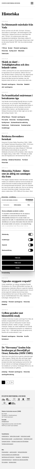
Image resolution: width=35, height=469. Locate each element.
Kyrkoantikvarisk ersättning (19, 122)
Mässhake (21, 51)
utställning (12, 197)
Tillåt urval (17, 262)
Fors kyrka (5, 120)
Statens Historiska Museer (11, 3)
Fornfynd (25, 160)
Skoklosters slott (28, 439)
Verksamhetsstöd (22, 452)
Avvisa (17, 267)
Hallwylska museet (15, 436)
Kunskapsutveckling (23, 120)
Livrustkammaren (18, 439)
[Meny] (32, 3)
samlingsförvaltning (8, 374)
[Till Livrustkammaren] (23, 399)
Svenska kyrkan (26, 125)
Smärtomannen (15, 125)
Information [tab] (17, 205)
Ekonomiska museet (7, 439)
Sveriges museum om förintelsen (19, 441)
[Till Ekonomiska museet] (8, 399)
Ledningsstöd (13, 452)
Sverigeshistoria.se (7, 459)
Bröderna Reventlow (15, 160)
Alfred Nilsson (6, 117)
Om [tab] (29, 205)
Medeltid (26, 84)
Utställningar (6, 128)
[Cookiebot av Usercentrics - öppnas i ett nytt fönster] (25, 200)
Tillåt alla (17, 257)
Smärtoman (5, 125)
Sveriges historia (6, 441)
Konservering (6, 273)
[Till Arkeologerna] (3, 399)
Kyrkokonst (5, 339)
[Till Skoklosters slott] (28, 399)
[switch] (30, 239)
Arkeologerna (5, 436)
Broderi (10, 48)
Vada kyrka (5, 53)
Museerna (18, 457)
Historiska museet (25, 436)
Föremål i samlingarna (20, 48)
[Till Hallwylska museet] (14, 399)
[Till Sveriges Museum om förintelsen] (12, 403)
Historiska (5, 51)
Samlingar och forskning (8, 457)
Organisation (5, 452)
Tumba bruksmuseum (7, 444)
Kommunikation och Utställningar (10, 454)
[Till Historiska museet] (19, 399)
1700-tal (4, 48)
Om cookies (5, 462)
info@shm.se (5, 421)
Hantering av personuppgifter (20, 459)
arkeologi (4, 160)
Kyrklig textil (13, 51)
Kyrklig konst (6, 122)
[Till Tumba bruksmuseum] (4, 403)
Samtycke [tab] (6, 205)
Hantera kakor (12, 462)
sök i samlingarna (7, 87)
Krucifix (26, 336)
